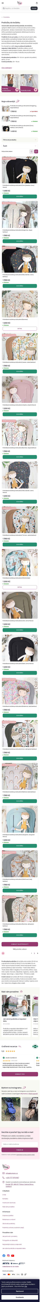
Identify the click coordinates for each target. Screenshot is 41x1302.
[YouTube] (12, 1255)
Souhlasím (20, 1297)
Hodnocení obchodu (8, 1203)
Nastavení (20, 1291)
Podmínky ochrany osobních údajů (13, 1227)
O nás (4, 1195)
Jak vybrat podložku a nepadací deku (14, 1020)
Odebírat (19, 1150)
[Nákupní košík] (37, 3)
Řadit (5, 146)
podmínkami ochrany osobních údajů (26, 1154)
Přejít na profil (33, 1094)
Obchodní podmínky (8, 1223)
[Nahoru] (3, 953)
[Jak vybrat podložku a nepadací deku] (16, 1005)
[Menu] (3, 3)
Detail (20, 328)
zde (25, 1286)
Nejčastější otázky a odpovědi (12, 1244)
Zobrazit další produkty (20, 944)
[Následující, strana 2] (34, 953)
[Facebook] (3, 1255)
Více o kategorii (7, 68)
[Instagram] (8, 1255)
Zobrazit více (20, 1074)
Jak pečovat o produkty (9, 1236)
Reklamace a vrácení (8, 1219)
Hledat (34, 8)
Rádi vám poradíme (8, 1207)
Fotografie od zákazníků (10, 1240)
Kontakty (5, 1199)
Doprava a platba (7, 1215)
